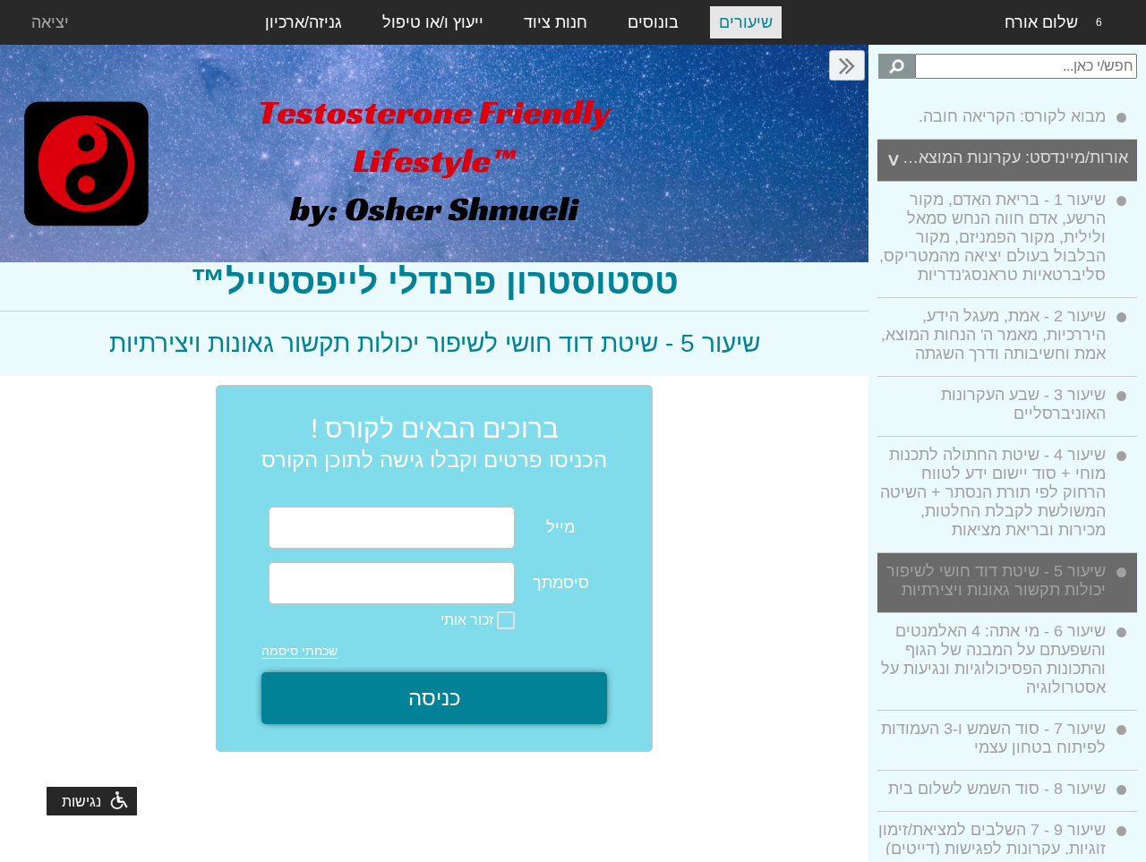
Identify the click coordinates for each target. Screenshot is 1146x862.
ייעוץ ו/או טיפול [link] (432, 22)
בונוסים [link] (653, 22)
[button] (847, 65)
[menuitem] (1007, 119)
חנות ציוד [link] (555, 22)
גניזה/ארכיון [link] (303, 22)
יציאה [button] (50, 22)
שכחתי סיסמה (299, 651)
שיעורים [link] (746, 22)
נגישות (81, 801)
